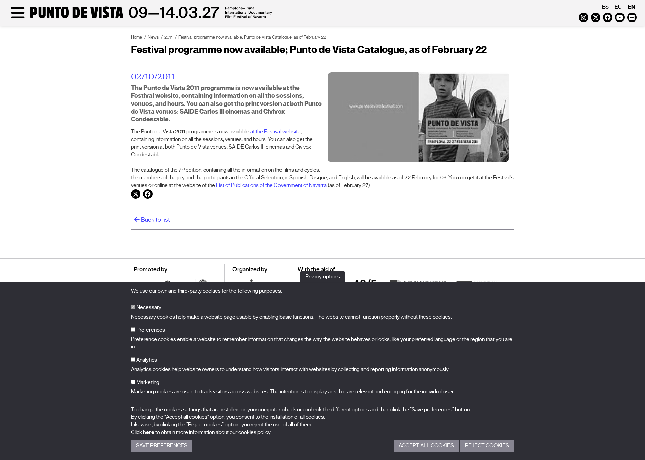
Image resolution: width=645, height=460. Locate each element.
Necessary (148, 307)
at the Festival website (275, 131)
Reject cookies (487, 445)
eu (618, 7)
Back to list (155, 219)
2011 (168, 37)
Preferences (150, 330)
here (148, 432)
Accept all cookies (426, 445)
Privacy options (322, 276)
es (605, 7)
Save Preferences (161, 445)
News (153, 37)
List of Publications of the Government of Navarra (271, 185)
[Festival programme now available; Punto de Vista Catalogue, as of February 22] (418, 117)
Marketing (147, 382)
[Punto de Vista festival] (140, 17)
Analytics (146, 360)
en (631, 6)
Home (136, 37)
